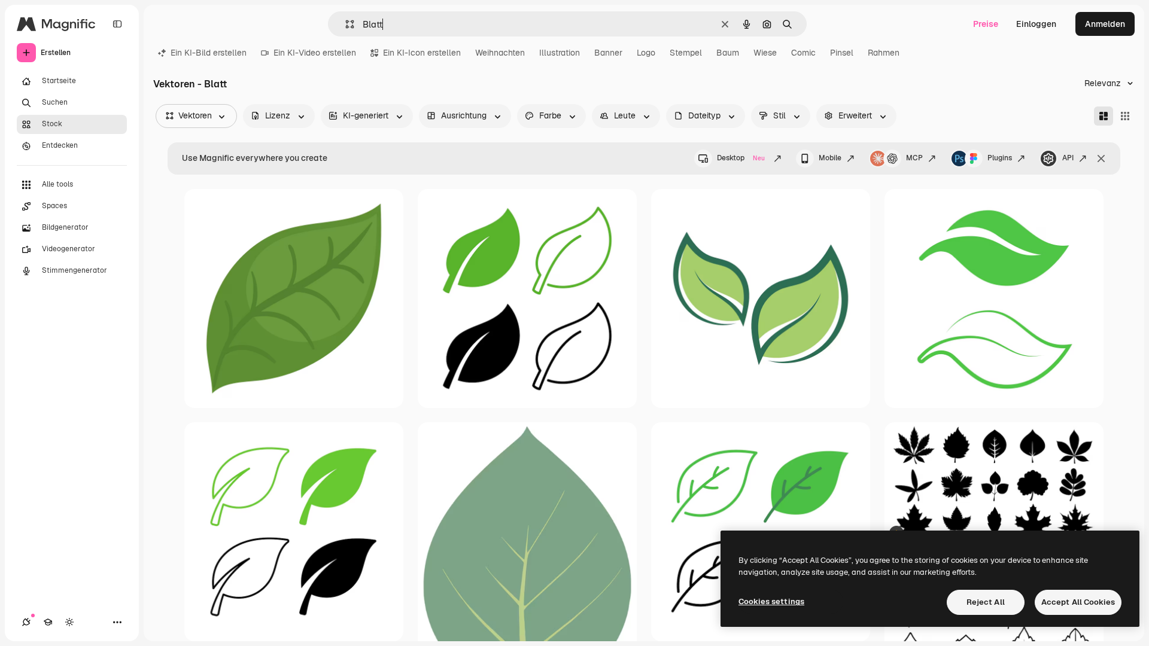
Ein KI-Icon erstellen (422, 52)
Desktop (741, 158)
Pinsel (841, 52)
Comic (803, 52)
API (1068, 158)
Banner (608, 52)
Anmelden (1105, 24)
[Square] (1125, 116)
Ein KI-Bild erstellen (209, 52)
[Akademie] (47, 622)
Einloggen (1036, 24)
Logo (646, 52)
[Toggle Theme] (69, 622)
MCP (914, 158)
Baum (727, 52)
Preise (985, 24)
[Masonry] (1103, 116)
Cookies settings (771, 601)
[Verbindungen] (26, 622)
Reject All (985, 602)
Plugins (999, 158)
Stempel (686, 52)
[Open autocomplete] (345, 24)
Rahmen (883, 52)
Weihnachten (500, 52)
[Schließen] (1101, 158)
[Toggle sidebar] (117, 23)
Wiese (765, 52)
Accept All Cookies (1078, 602)
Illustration (559, 52)
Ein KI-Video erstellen (314, 52)
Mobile (830, 158)
